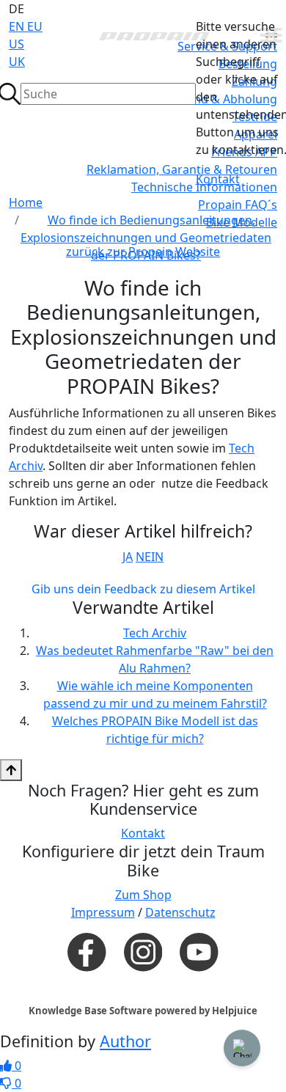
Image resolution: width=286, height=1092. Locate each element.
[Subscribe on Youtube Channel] (199, 951)
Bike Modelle (241, 222)
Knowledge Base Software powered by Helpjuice (143, 1010)
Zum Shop (143, 895)
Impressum (103, 912)
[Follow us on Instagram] (143, 952)
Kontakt (218, 179)
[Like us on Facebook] (86, 951)
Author (125, 1041)
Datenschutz (180, 912)
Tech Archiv (154, 633)
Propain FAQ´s (237, 205)
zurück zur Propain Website (143, 251)
